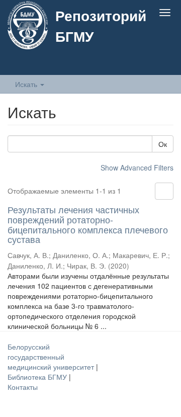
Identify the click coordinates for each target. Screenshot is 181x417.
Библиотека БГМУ (38, 377)
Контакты (23, 387)
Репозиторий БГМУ (100, 25)
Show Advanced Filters (137, 167)
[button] (145, 63)
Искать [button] (27, 84)
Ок (162, 144)
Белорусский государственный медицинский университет (52, 357)
